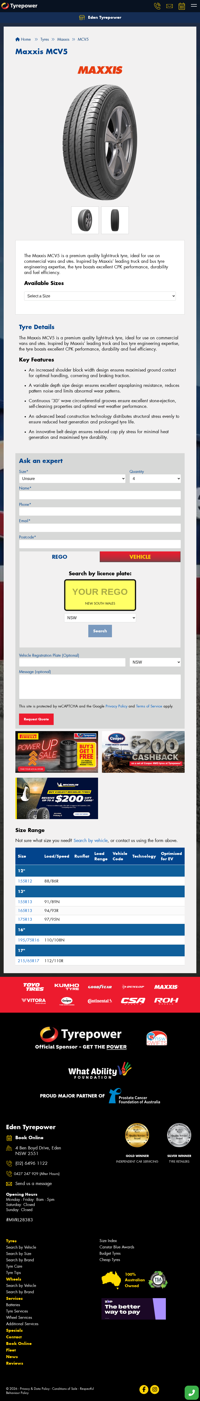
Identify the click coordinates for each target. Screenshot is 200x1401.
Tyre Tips (13, 1272)
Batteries (13, 1304)
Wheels (13, 1279)
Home (25, 39)
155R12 (25, 881)
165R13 (25, 910)
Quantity (137, 471)
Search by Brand (20, 1260)
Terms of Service (149, 706)
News (12, 1356)
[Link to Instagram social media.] (154, 1389)
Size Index (108, 1240)
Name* (25, 488)
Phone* (25, 504)
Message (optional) (35, 671)
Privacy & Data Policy (35, 1389)
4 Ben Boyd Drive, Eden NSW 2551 (38, 1150)
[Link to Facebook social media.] (143, 1389)
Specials (14, 1330)
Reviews (14, 1363)
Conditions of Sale (64, 1389)
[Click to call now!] (157, 6)
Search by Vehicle (21, 1247)
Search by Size (18, 1253)
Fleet (11, 1350)
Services (14, 1298)
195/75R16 (28, 940)
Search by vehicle (91, 840)
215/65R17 (28, 960)
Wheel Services (19, 1317)
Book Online (19, 1343)
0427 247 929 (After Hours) (37, 1173)
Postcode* (27, 537)
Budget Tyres (110, 1253)
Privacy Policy (116, 706)
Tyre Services (17, 1311)
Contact (14, 1337)
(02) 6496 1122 (31, 1163)
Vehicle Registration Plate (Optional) (49, 655)
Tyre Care (14, 1266)
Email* (24, 520)
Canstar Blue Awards (117, 1247)
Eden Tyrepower (104, 17)
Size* (23, 471)
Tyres (11, 1241)
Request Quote (36, 719)
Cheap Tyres (110, 1259)
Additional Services (22, 1323)
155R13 (25, 901)
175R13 (25, 919)
